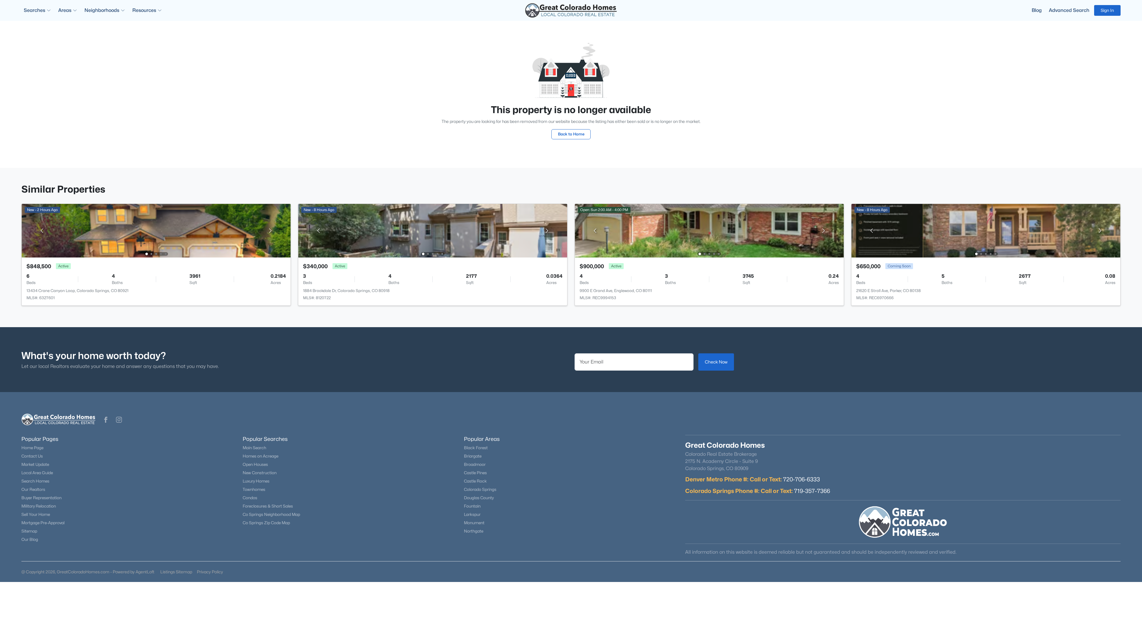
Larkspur (472, 514)
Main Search (254, 447)
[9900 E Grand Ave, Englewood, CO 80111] (709, 230)
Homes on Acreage (260, 456)
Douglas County (479, 497)
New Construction (260, 472)
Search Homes (35, 481)
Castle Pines (475, 472)
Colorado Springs (480, 489)
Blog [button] (1037, 10)
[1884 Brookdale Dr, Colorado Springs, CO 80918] (432, 230)
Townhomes (254, 489)
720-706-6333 (801, 479)
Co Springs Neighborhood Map (271, 514)
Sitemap (29, 531)
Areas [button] (64, 10)
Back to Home (571, 134)
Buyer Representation (41, 497)
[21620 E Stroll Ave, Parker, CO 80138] (985, 230)
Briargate (472, 456)
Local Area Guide (37, 472)
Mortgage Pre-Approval (43, 522)
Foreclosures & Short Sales (268, 506)
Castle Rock (475, 481)
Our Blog (29, 539)
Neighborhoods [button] (101, 10)
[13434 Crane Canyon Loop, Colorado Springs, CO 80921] (156, 230)
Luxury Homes (256, 481)
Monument (474, 522)
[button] (106, 420)
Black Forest (476, 447)
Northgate (473, 531)
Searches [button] (34, 10)
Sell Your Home (35, 514)
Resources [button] (144, 10)
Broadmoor (475, 464)
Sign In (1107, 10)
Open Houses (255, 464)
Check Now (716, 361)
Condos (250, 497)
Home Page (32, 447)
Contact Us (32, 456)
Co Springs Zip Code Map (266, 522)
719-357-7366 (812, 490)
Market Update (35, 464)
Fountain (472, 506)
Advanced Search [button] (1069, 10)
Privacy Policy (210, 571)
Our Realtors (33, 489)
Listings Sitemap (176, 571)
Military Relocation (38, 506)
